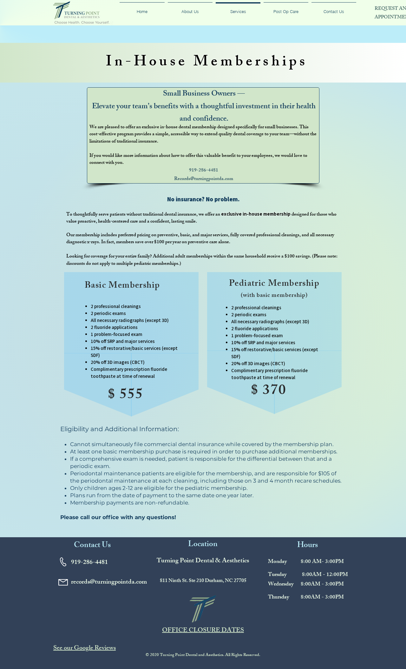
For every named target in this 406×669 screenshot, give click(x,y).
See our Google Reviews (84, 648)
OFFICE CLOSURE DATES (203, 630)
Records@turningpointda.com (203, 179)
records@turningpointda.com (109, 582)
